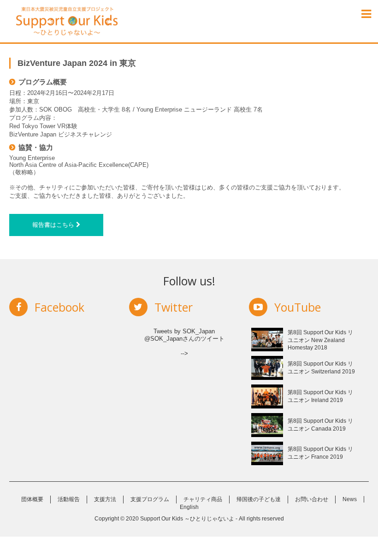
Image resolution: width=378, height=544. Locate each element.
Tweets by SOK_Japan (184, 331)
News (350, 499)
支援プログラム (149, 499)
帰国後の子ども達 (258, 499)
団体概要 (32, 499)
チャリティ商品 (202, 499)
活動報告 (69, 499)
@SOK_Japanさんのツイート (184, 338)
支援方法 (105, 499)
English (189, 507)
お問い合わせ (311, 499)
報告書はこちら (54, 224)
